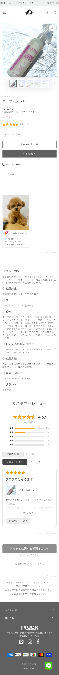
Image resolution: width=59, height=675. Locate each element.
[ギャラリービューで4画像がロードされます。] (37, 83)
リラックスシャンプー (13, 349)
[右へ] (55, 83)
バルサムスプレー (28, 490)
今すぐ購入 (29, 153)
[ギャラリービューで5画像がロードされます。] (45, 83)
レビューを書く (14, 461)
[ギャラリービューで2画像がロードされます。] (21, 83)
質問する (29, 548)
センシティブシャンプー (19, 352)
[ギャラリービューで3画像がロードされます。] (29, 83)
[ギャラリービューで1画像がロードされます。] (13, 83)
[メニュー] (4, 12)
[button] (46, 12)
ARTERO (6, 96)
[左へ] (3, 83)
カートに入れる (29, 144)
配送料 (9, 112)
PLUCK (33, 664)
